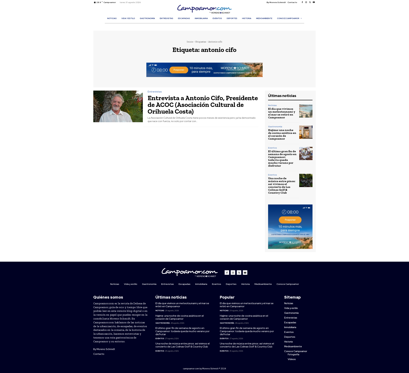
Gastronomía (275, 127)
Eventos (272, 148)
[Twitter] (310, 2)
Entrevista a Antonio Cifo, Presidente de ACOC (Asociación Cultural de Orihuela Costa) (203, 104)
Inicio (190, 41)
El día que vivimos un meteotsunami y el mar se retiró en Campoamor (281, 113)
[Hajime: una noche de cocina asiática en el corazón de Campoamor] (306, 132)
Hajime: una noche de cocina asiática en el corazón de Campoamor (282, 134)
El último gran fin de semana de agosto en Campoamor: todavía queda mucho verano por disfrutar (282, 158)
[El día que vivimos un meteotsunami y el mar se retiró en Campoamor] (306, 111)
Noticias (272, 105)
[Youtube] (314, 2)
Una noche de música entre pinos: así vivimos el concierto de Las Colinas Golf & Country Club (281, 185)
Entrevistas (155, 92)
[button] (206, 25)
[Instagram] (306, 2)
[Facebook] (302, 2)
